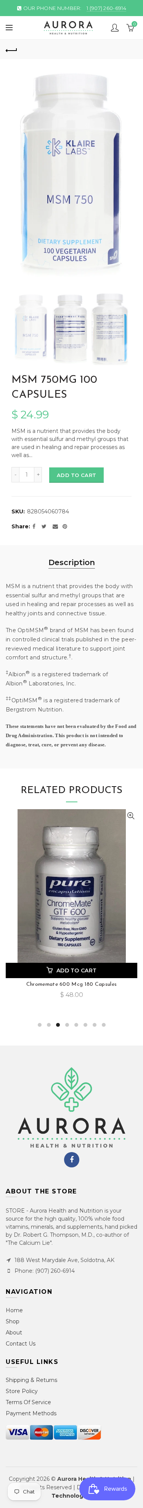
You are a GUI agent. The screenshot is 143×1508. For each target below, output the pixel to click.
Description (71, 562)
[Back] (11, 49)
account (115, 27)
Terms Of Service (28, 1402)
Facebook (71, 1159)
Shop (12, 1321)
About (14, 1332)
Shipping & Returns (31, 1380)
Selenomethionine (71, 984)
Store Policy (22, 1391)
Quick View (130, 816)
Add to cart (76, 475)
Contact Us (20, 1343)
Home (14, 1310)
